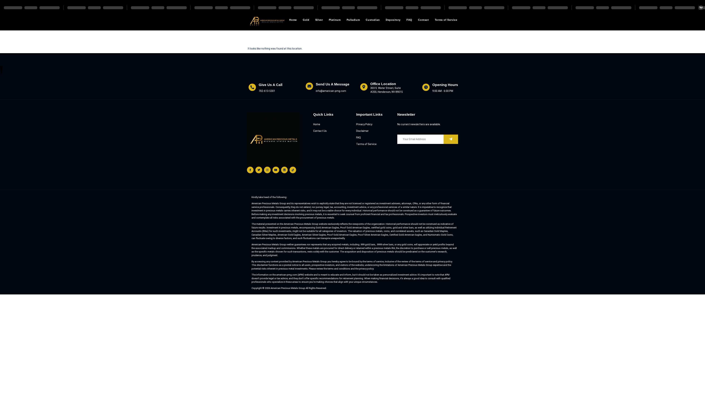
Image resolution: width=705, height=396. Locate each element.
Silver (319, 19)
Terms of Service (446, 19)
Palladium (353, 19)
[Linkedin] (284, 170)
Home (293, 19)
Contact (423, 19)
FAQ (409, 19)
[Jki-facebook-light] (250, 170)
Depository (393, 19)
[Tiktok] (293, 170)
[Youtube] (275, 170)
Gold (306, 19)
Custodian (373, 19)
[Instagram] (267, 170)
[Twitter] (258, 170)
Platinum (335, 19)
